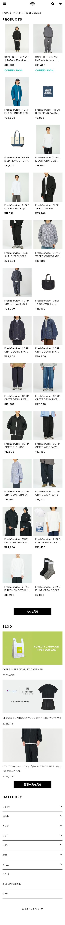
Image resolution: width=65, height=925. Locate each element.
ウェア (6, 826)
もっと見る (32, 611)
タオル (6, 835)
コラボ (6, 874)
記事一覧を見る (32, 784)
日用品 (6, 864)
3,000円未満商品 (12, 883)
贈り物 (6, 816)
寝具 (5, 855)
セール (6, 893)
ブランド (17, 13)
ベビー (6, 845)
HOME (6, 13)
